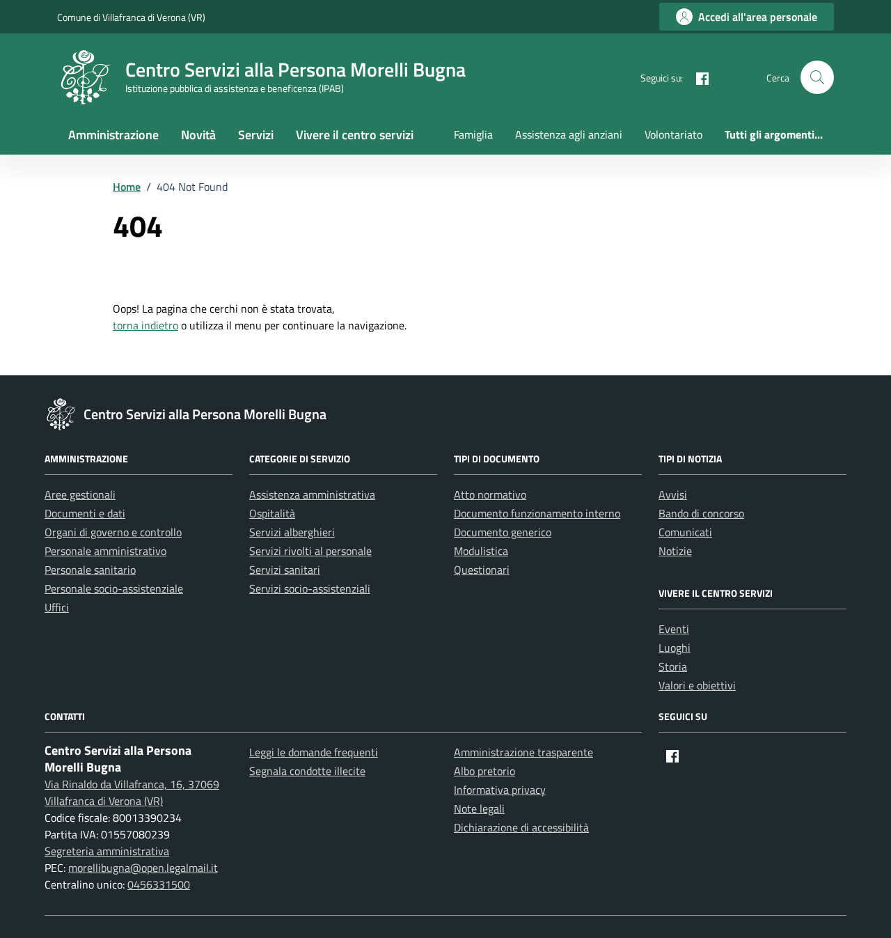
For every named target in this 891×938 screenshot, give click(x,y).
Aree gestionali (80, 494)
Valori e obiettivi (697, 685)
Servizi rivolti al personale (310, 550)
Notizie (675, 550)
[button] (817, 77)
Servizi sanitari (284, 569)
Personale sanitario (90, 569)
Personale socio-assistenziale (114, 588)
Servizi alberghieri (292, 532)
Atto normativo (490, 494)
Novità (198, 134)
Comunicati (685, 532)
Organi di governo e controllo (113, 532)
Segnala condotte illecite (307, 771)
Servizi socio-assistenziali (309, 588)
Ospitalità (272, 513)
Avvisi (673, 494)
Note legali (479, 808)
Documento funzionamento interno (537, 513)
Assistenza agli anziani (568, 134)
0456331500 (158, 884)
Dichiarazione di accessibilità (521, 827)
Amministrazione (113, 134)
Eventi (674, 628)
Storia (673, 666)
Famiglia (473, 134)
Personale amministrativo (105, 550)
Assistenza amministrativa (312, 494)
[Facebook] (697, 77)
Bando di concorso (701, 513)
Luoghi (675, 647)
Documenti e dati (85, 513)
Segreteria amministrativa (107, 851)
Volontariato (673, 134)
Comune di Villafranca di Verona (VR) (131, 17)
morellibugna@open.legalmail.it (143, 867)
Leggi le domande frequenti (313, 752)
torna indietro (145, 325)
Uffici (57, 607)
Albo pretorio (484, 771)
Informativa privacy (500, 789)
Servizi (256, 134)
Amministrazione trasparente (523, 752)
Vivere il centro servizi (354, 134)
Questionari (482, 569)
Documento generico (502, 532)
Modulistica (481, 550)
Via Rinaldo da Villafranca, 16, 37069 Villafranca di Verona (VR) (132, 792)
